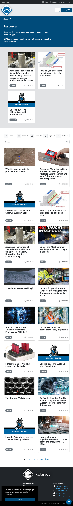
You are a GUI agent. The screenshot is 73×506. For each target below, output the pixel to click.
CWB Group (5, 2)
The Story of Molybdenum (18, 398)
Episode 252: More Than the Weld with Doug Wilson (19, 438)
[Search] (67, 142)
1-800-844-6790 (61, 491)
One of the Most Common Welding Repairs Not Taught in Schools (53, 249)
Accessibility (55, 503)
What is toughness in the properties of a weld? (17, 170)
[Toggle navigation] (57, 10)
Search (63, 2)
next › (42, 459)
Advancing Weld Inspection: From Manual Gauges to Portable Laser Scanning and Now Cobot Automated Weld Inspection (53, 173)
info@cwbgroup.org (62, 496)
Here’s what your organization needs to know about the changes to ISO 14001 (53, 440)
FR (70, 2)
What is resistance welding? (19, 288)
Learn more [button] (9, 494)
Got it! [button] (20, 499)
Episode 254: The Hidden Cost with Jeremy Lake (18, 112)
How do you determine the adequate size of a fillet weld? (51, 73)
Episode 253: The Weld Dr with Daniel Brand (52, 365)
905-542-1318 (60, 493)
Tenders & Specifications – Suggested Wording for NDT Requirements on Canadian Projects (53, 292)
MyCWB (67, 10)
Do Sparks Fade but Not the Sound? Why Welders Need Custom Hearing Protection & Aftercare (53, 401)
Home (6, 19)
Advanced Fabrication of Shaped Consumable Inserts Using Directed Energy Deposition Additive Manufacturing (21, 75)
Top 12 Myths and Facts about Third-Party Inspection (54, 328)
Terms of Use (43, 503)
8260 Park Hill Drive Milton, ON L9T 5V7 (62, 487)
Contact (54, 2)
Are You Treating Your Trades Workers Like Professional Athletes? (16, 330)
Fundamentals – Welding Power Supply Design (17, 365)
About (46, 2)
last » (47, 459)
